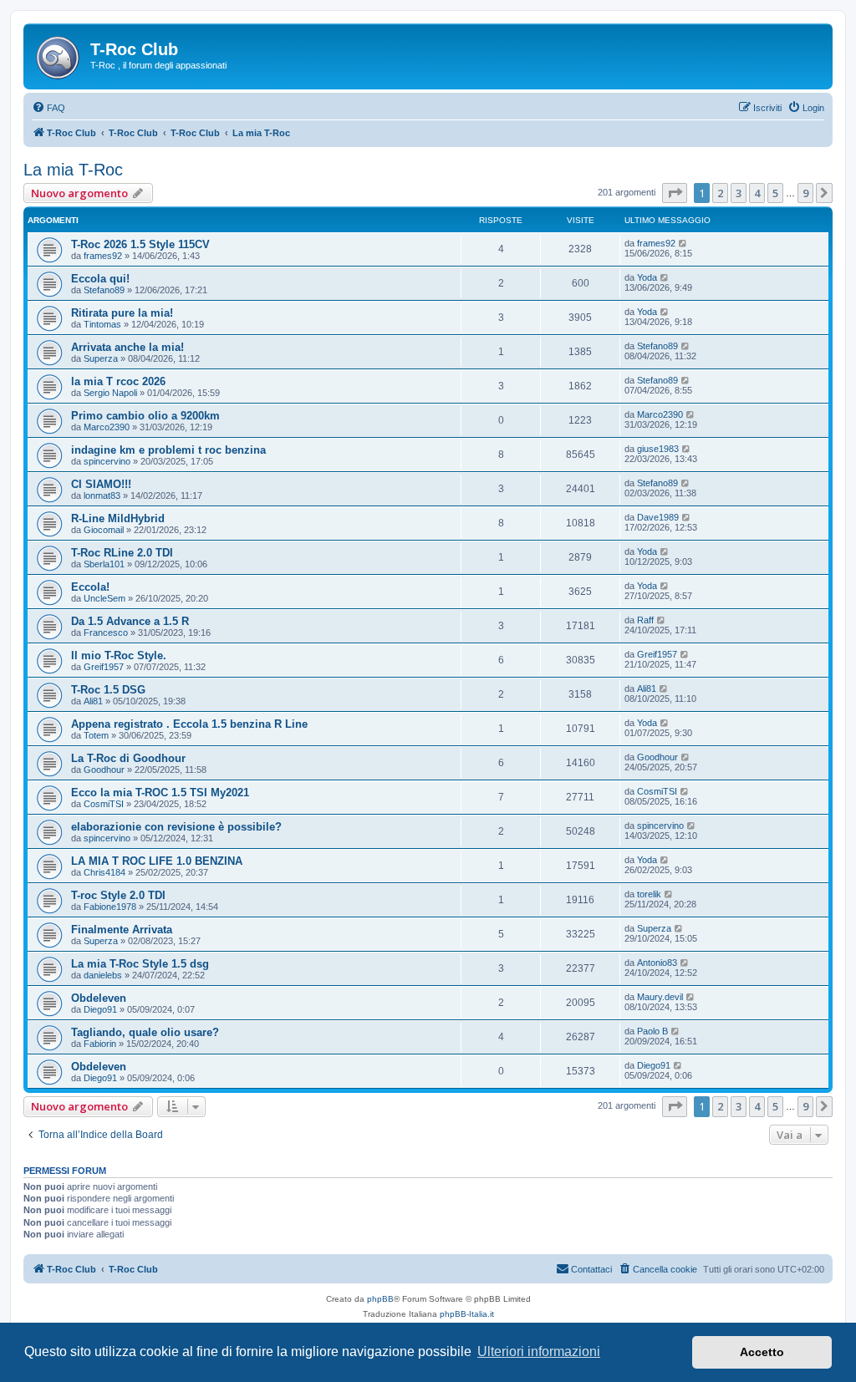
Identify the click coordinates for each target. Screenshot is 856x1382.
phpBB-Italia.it (467, 1313)
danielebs (103, 975)
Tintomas (102, 324)
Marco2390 (107, 427)
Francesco (106, 632)
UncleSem (104, 598)
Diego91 (100, 1009)
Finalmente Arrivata (121, 929)
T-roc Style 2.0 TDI (118, 895)
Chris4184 (104, 872)
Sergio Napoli (110, 393)
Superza (101, 358)
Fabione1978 (110, 907)
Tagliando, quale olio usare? (145, 1032)
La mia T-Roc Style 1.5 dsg (140, 964)
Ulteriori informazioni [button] (538, 1351)
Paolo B (652, 1031)
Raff (645, 620)
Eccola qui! (100, 278)
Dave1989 (658, 517)
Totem (96, 735)
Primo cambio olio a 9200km (145, 415)
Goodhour (104, 770)
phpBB (380, 1298)
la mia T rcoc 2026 (118, 381)
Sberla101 (104, 564)
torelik (649, 894)
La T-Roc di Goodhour (128, 758)
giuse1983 (658, 449)
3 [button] (738, 193)
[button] (674, 193)
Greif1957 (104, 667)
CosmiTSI (104, 804)
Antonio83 (657, 963)
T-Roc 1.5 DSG (108, 689)
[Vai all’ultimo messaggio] (683, 243)
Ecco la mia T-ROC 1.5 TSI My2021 (160, 792)
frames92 (103, 256)
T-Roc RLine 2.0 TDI (122, 552)
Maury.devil (660, 997)
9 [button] (805, 193)
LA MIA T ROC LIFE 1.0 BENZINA (156, 861)
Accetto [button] (762, 1352)
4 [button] (757, 193)
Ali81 (93, 701)
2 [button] (720, 193)
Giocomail (104, 530)
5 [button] (775, 193)
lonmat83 (102, 495)
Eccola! (90, 587)
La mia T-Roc (73, 169)
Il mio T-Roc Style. (118, 655)
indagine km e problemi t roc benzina (168, 450)
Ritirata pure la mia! (122, 313)
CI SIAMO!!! (101, 484)
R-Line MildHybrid (118, 518)
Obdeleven (98, 998)
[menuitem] (48, 108)
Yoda (647, 277)
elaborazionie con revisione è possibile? (176, 827)
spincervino (107, 461)
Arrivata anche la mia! (127, 347)
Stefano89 (104, 290)
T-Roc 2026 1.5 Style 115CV (140, 244)
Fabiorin (100, 1044)
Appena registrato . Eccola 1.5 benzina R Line (189, 724)
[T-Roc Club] (59, 54)
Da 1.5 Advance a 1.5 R (130, 621)
